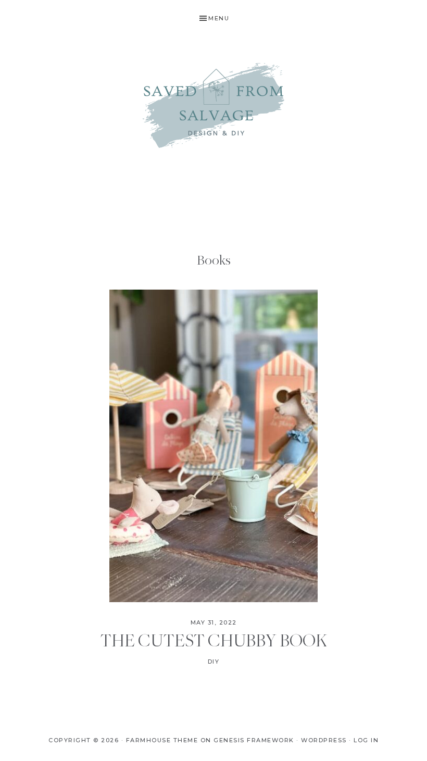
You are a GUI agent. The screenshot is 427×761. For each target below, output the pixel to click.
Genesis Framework (254, 740)
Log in (366, 740)
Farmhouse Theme (162, 740)
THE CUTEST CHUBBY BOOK (214, 640)
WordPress (324, 740)
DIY (214, 661)
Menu (218, 18)
